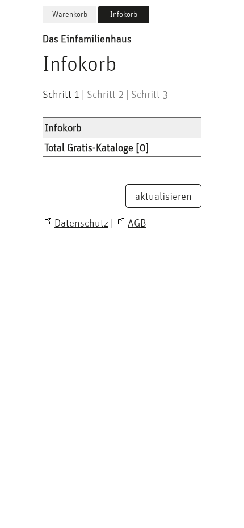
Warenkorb (69, 14)
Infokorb (123, 14)
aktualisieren (163, 196)
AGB (137, 222)
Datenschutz (81, 222)
